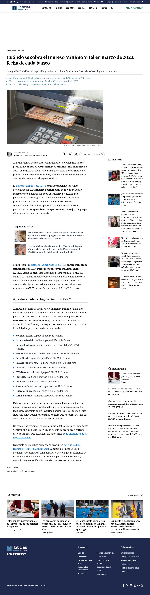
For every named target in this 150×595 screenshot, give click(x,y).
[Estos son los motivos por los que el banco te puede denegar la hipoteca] (23, 509)
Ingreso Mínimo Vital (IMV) (31, 185)
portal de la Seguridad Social (46, 264)
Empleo (81, 553)
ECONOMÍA (70, 8)
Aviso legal (125, 564)
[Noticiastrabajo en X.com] (127, 585)
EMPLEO (59, 8)
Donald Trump (87, 2)
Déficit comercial (61, 2)
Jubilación (101, 556)
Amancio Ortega (99, 2)
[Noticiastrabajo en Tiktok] (134, 585)
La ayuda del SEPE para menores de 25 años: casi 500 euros (37, 84)
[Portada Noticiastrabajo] (17, 548)
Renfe (125, 2)
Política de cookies (129, 560)
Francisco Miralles (21, 153)
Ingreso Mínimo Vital (15, 471)
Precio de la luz (24, 2)
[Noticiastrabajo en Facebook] (123, 585)
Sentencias (82, 556)
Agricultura (49, 2)
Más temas (101, 574)
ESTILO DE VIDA (107, 8)
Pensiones (117, 2)
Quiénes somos (127, 553)
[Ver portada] (21, 8)
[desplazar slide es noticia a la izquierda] (17, 2)
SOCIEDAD (82, 8)
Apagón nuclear (37, 2)
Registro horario (74, 2)
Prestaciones (30, 471)
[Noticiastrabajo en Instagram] (130, 585)
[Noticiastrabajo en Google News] (142, 585)
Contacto (125, 571)
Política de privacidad (130, 568)
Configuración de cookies (131, 556)
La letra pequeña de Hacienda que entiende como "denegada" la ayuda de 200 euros (49, 78)
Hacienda (82, 573)
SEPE (99, 570)
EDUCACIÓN (93, 8)
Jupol (109, 2)
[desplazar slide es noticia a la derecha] (142, 2)
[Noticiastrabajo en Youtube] (138, 585)
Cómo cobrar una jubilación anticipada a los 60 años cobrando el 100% (43, 81)
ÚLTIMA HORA (47, 8)
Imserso (132, 2)
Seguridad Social (104, 567)
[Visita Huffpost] (134, 8)
